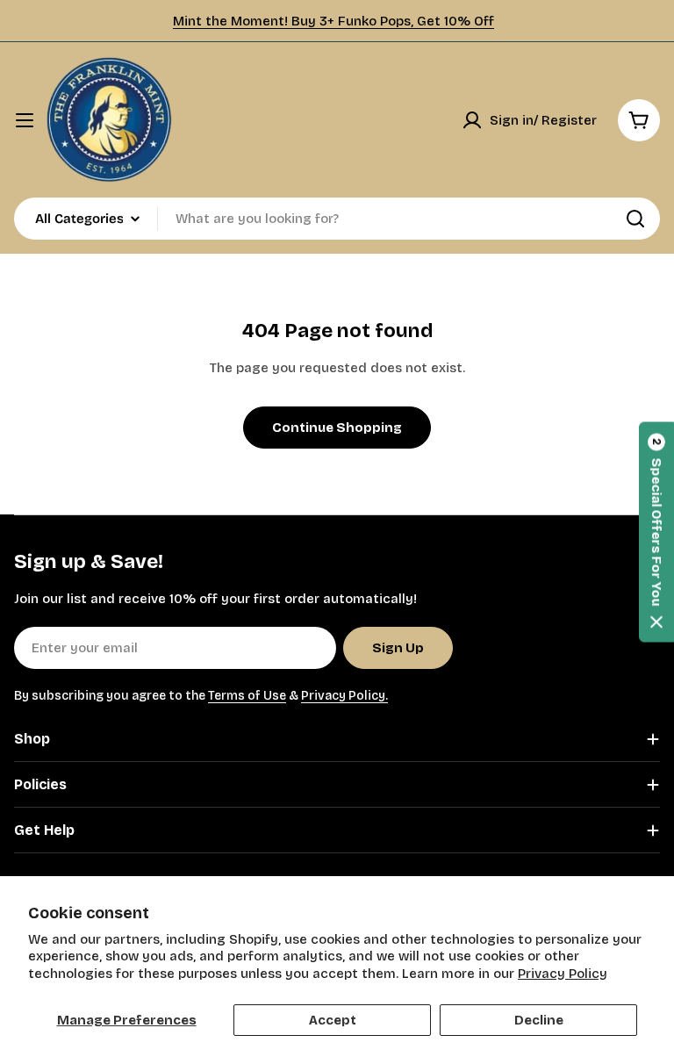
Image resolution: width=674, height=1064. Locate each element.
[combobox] (337, 219)
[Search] (635, 218)
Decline (538, 1020)
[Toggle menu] (24, 120)
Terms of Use (247, 695)
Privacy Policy (562, 973)
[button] (656, 532)
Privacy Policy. (344, 695)
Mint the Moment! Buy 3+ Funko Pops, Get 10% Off (333, 21)
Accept (332, 1020)
